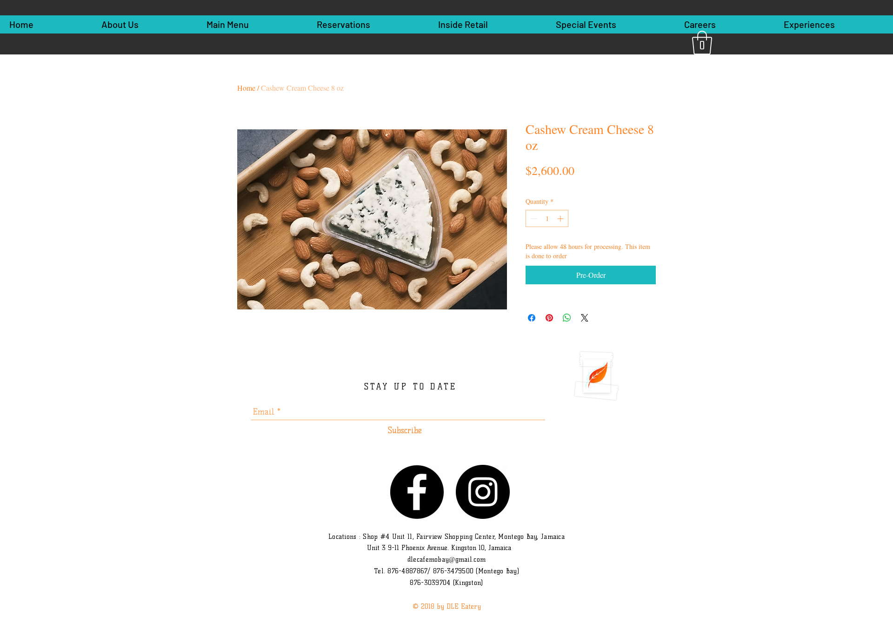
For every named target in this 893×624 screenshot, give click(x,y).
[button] (702, 42)
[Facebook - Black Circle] (417, 492)
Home (246, 88)
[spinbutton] (547, 218)
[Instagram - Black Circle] (483, 492)
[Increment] (561, 218)
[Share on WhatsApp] (567, 317)
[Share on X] (584, 317)
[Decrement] (533, 218)
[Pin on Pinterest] (549, 317)
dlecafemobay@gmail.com (446, 560)
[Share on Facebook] (531, 317)
